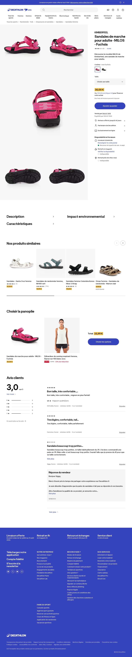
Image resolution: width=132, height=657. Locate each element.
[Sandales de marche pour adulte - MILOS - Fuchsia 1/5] (66, 46)
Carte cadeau (119, 17)
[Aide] (113, 9)
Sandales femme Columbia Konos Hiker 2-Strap (80, 282)
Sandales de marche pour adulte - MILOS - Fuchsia (24, 357)
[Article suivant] (122, 243)
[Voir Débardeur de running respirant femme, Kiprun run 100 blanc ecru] (62, 335)
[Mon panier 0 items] (122, 9)
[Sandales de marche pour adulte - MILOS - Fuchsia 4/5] (22, 178)
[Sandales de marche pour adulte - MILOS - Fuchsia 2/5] (22, 46)
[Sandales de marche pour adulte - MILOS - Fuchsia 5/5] (66, 178)
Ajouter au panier (110, 106)
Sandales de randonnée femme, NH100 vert (49, 282)
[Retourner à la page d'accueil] (19, 10)
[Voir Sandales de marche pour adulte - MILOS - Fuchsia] (24, 335)
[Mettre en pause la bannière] (120, 2)
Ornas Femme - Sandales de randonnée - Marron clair (107, 282)
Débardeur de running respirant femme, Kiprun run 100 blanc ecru (60, 357)
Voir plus (52, 493)
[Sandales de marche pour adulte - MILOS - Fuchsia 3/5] (44, 112)
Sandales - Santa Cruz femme (19, 281)
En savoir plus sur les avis (15, 421)
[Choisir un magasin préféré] (108, 9)
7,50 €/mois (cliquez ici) (105, 93)
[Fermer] (123, 2)
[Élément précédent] (116, 243)
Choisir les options (103, 342)
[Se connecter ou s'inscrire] (118, 9)
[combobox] (110, 82)
